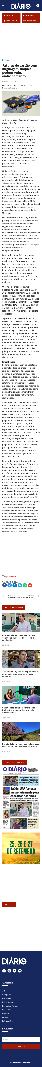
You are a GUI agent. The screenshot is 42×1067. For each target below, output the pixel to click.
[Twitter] (14, 971)
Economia (6, 1010)
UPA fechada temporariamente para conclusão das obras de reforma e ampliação (18, 637)
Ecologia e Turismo (10, 1006)
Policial (5, 1017)
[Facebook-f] (4, 971)
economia (13, 576)
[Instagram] (9, 971)
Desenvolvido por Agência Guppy (21, 1062)
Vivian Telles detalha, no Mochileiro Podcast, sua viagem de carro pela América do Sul (18, 710)
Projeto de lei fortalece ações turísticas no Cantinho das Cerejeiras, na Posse (20, 745)
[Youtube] (20, 971)
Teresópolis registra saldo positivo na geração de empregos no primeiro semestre (20, 674)
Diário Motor (7, 1002)
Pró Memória (7, 1021)
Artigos (5, 991)
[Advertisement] (22, 40)
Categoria (6, 994)
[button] (37, 5)
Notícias (5, 60)
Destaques (6, 998)
